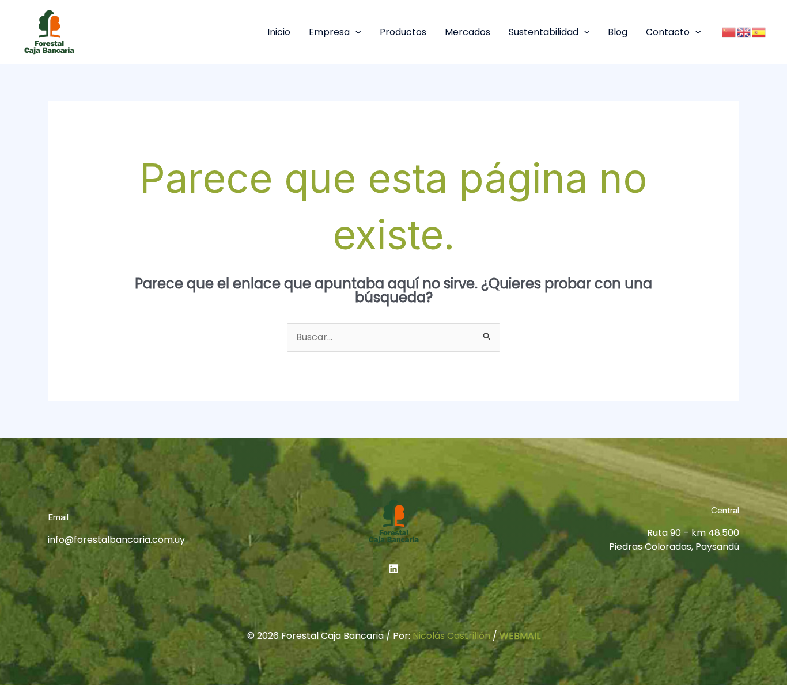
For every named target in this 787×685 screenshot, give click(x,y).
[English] (744, 32)
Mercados (467, 32)
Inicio (278, 32)
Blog (617, 32)
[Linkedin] (393, 569)
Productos (403, 32)
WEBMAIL (520, 635)
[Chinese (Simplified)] (729, 32)
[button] (355, 32)
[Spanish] (759, 32)
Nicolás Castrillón (451, 635)
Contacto (668, 32)
